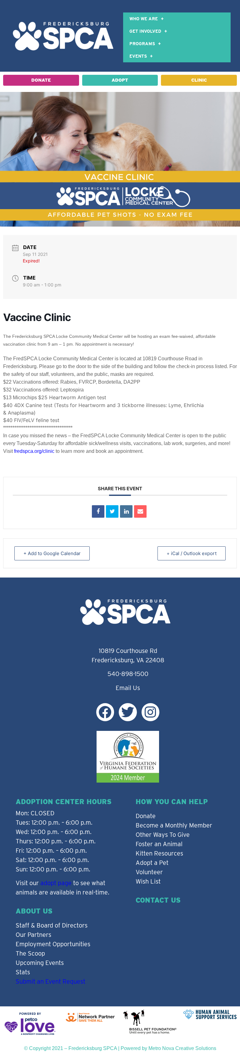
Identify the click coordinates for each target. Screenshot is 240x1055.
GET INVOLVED (145, 31)
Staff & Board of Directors (52, 925)
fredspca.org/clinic (34, 451)
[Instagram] (150, 712)
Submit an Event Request (50, 981)
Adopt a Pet (152, 862)
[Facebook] (105, 712)
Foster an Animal (159, 844)
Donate (146, 816)
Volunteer (149, 872)
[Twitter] (128, 712)
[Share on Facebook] (98, 511)
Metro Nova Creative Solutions (182, 1048)
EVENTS (138, 56)
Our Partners (33, 934)
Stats (23, 972)
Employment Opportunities (53, 944)
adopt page (56, 883)
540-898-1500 (128, 674)
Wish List (148, 881)
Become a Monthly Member (174, 825)
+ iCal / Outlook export (192, 553)
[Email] (140, 511)
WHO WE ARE (143, 18)
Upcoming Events (40, 962)
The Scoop (30, 953)
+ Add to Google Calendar (52, 553)
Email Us (128, 688)
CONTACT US (158, 900)
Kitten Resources (159, 853)
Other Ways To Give (163, 834)
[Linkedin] (126, 511)
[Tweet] (112, 511)
